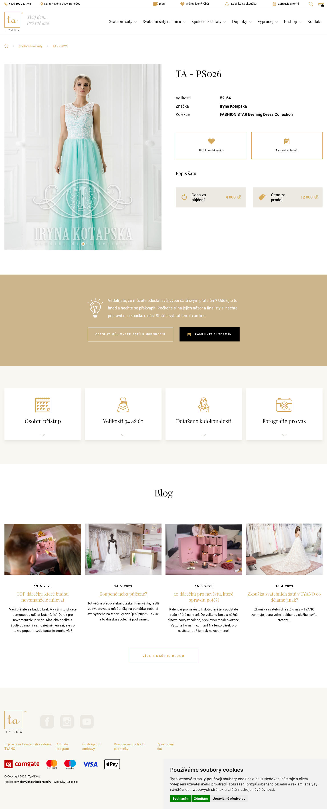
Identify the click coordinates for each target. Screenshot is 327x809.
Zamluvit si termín (289, 3)
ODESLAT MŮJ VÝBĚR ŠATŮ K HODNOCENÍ (130, 334)
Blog (162, 3)
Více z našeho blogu (163, 656)
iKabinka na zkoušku (243, 3)
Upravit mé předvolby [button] (229, 798)
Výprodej (265, 21)
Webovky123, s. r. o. (66, 781)
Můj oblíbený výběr (197, 3)
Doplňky (239, 21)
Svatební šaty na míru (162, 21)
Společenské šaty (207, 21)
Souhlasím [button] (180, 798)
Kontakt (314, 21)
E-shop (290, 21)
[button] (83, 244)
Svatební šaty (120, 21)
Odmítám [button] (201, 798)
